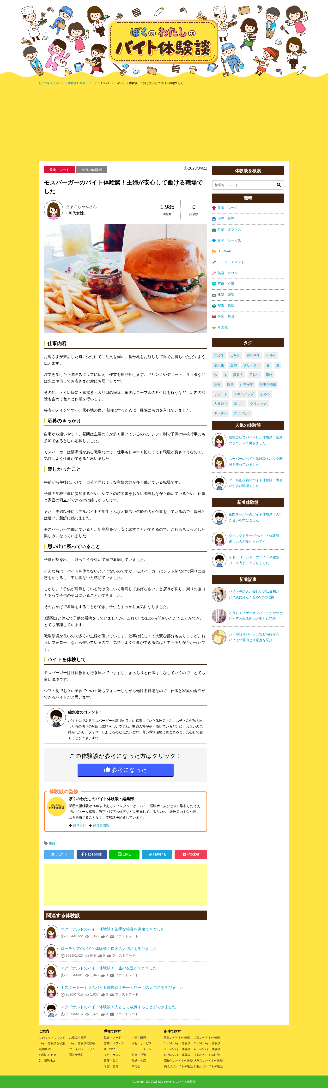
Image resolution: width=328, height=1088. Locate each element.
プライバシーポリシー (83, 1049)
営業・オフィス (229, 229)
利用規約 (45, 1049)
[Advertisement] (164, 123)
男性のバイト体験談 (177, 1037)
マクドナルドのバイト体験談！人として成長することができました (118, 1007)
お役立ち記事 (77, 1037)
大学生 (235, 356)
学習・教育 (226, 316)
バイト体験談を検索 (52, 1043)
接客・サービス (229, 240)
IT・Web (224, 251)
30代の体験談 (91, 170)
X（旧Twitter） (48, 1060)
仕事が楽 (246, 384)
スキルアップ (244, 394)
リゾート (220, 394)
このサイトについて (52, 1037)
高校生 (219, 356)
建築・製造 (226, 295)
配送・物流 (226, 306)
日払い (254, 375)
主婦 (52, 843)
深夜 (217, 384)
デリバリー (242, 413)
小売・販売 (226, 218)
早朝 (269, 375)
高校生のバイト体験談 (178, 1060)
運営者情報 (101, 825)
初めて (265, 394)
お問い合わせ (47, 1055)
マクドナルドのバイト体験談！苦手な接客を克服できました (112, 929)
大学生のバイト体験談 (208, 1060)
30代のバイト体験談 (177, 1049)
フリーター (251, 365)
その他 (223, 327)
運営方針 (79, 825)
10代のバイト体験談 (177, 1043)
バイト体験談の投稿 (82, 1043)
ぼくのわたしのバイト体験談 (177, 1081)
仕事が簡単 (268, 384)
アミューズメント (231, 262)
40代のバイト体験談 (207, 1049)
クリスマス (258, 404)
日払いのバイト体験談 (208, 1066)
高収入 (238, 375)
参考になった (129, 769)
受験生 (271, 356)
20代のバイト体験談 (207, 1043)
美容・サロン (228, 273)
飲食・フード (59, 170)
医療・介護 (226, 284)
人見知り (220, 404)
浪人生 (219, 365)
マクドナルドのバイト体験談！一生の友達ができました (109, 968)
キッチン (220, 413)
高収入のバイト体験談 (178, 1066)
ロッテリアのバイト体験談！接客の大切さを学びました (109, 949)
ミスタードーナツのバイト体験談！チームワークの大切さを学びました (122, 987)
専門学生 (253, 356)
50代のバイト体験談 (177, 1055)
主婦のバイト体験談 (207, 1055)
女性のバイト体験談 (207, 1037)
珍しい (239, 404)
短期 (230, 384)
